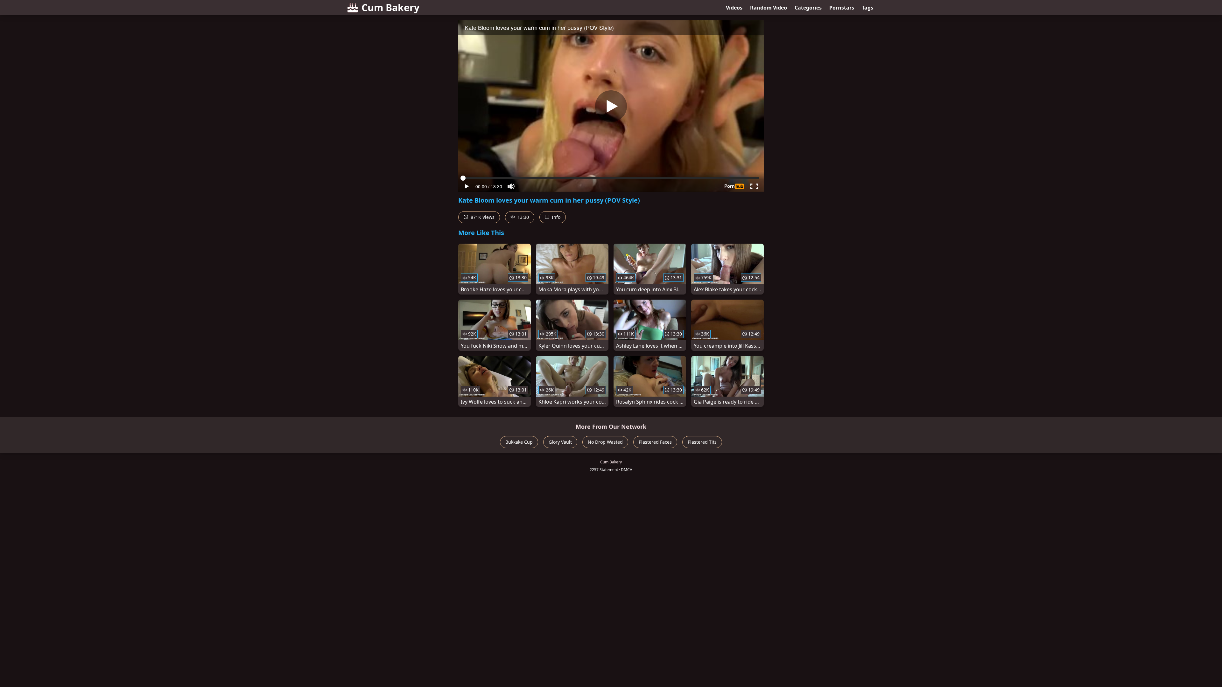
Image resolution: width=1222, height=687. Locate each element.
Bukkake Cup (519, 442)
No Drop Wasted (605, 442)
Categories (808, 7)
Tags (867, 7)
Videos (734, 7)
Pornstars (841, 7)
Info (555, 217)
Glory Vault (560, 442)
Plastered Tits (702, 442)
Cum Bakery (390, 7)
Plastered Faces (655, 442)
